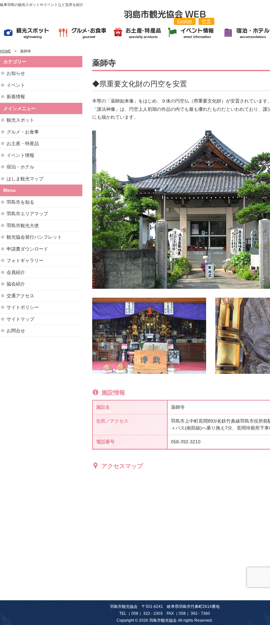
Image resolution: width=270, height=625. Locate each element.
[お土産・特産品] (137, 34)
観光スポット (20, 120)
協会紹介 (16, 283)
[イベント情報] (192, 34)
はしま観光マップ (25, 178)
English (184, 21)
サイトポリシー (23, 307)
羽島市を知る (20, 202)
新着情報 (16, 96)
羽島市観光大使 (23, 225)
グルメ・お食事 (23, 131)
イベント (16, 85)
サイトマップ (20, 319)
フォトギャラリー (25, 260)
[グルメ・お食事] (82, 34)
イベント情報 (20, 155)
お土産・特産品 (23, 143)
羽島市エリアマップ (27, 213)
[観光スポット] (27, 34)
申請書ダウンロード (27, 249)
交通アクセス (20, 295)
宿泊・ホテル (20, 166)
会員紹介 (16, 272)
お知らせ (16, 73)
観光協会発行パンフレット (34, 237)
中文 (206, 21)
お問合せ (16, 330)
